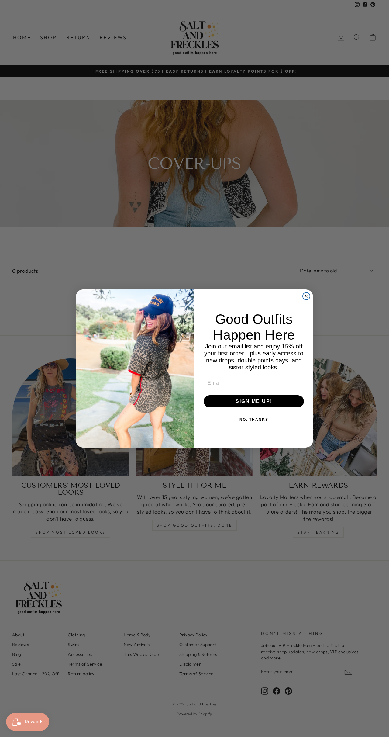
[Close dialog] (306, 296)
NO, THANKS (253, 419)
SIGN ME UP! (254, 401)
